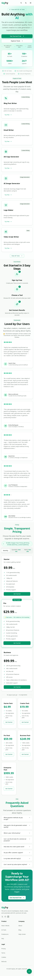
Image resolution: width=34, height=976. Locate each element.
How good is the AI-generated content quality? (15, 826)
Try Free (7, 115)
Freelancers (5, 934)
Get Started (17, 594)
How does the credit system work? (14, 846)
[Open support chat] (29, 971)
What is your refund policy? (12, 833)
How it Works (5, 925)
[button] (17, 106)
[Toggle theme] (26, 3)
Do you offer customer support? (13, 852)
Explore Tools (15, 41)
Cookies (3, 957)
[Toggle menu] (31, 3)
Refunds (4, 961)
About (20, 925)
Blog (19, 930)
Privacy (3, 948)
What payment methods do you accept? (13, 818)
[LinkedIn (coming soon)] (8, 917)
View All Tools (16, 256)
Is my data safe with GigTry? (12, 858)
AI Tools (3, 930)
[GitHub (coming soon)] (5, 917)
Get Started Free (15, 36)
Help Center (22, 934)
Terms (3, 953)
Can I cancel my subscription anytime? (15, 864)
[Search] (21, 3)
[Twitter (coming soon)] (2, 917)
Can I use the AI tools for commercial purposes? (15, 840)
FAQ (2, 938)
